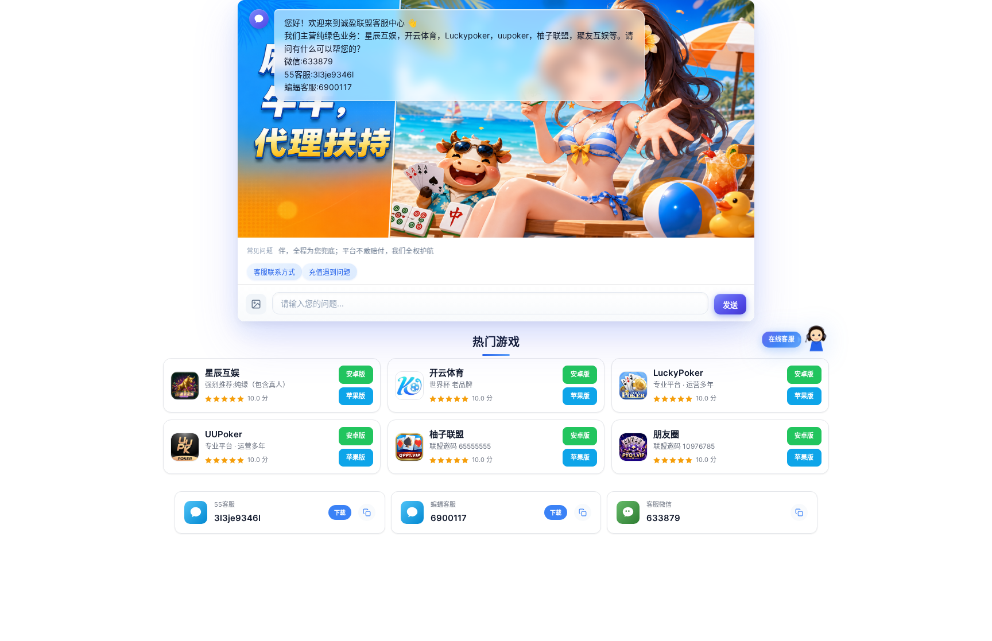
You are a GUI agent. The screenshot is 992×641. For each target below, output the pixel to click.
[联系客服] (816, 341)
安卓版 (355, 374)
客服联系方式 (274, 273)
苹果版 (355, 396)
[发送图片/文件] (256, 304)
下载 (340, 512)
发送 (730, 305)
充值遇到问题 (329, 273)
